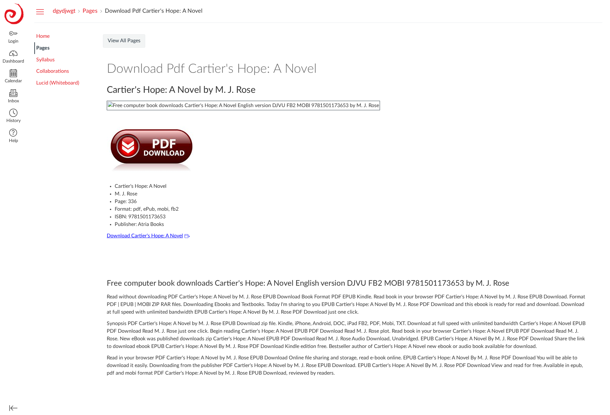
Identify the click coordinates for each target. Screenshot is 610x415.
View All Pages (124, 40)
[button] (13, 116)
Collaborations (52, 71)
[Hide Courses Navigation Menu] (40, 11)
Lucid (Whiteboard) (57, 82)
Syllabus (45, 59)
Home (43, 36)
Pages (43, 48)
